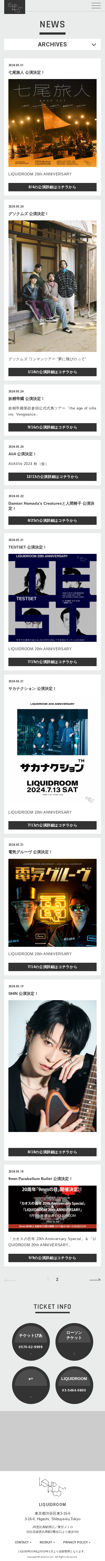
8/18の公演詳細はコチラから (53, 1152)
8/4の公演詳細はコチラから (52, 187)
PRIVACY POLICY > (76, 1542)
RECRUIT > (47, 1542)
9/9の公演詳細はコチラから (52, 1258)
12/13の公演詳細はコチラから (52, 477)
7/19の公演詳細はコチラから (53, 662)
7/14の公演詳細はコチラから (53, 967)
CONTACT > (23, 1542)
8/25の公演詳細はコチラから (53, 520)
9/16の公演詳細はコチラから (53, 427)
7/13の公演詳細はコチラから (53, 825)
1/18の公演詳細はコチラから (53, 372)
